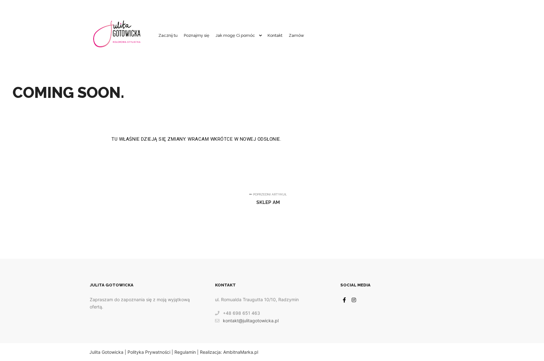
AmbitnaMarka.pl (240, 352)
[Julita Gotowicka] (117, 35)
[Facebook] (344, 300)
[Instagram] (354, 300)
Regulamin (185, 352)
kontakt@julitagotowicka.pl (251, 320)
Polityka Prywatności (149, 352)
